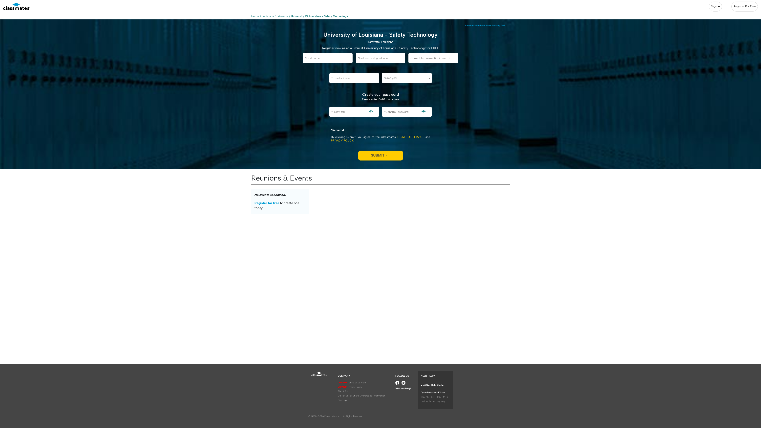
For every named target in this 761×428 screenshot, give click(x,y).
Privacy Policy (342, 140)
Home (255, 16)
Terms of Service (410, 137)
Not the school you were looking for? (485, 25)
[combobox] (407, 78)
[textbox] (407, 78)
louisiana (268, 16)
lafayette (282, 16)
